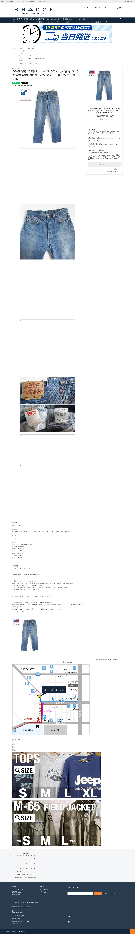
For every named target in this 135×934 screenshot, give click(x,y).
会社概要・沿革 (17, 19)
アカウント (129, 1)
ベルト (73, 22)
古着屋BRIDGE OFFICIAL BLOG (21, 906)
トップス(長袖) (50, 22)
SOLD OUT (105, 164)
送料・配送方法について (68, 19)
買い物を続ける (117, 659)
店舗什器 (98, 22)
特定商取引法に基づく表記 (114, 171)
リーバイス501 (28, 56)
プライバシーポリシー (18, 924)
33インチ (27, 53)
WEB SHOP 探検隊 (17, 912)
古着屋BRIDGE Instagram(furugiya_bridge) (25, 902)
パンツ (14, 22)
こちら (99, 143)
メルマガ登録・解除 (18, 916)
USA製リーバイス (22, 61)
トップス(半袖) (38, 22)
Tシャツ (29, 22)
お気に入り (105, 119)
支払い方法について (53, 19)
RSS (13, 918)
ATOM (18, 918)
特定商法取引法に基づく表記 (20, 921)
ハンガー (106, 22)
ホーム (14, 48)
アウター (59, 22)
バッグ (67, 22)
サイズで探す (21, 51)
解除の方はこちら (110, 893)
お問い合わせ (83, 19)
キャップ (90, 22)
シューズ (21, 22)
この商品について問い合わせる (101, 659)
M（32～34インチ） (30, 48)
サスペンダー (81, 22)
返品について (117, 169)
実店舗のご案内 (29, 19)
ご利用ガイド (40, 19)
